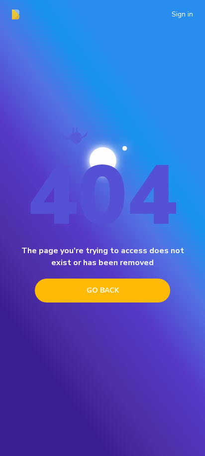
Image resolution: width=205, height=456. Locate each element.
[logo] (18, 14)
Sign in (182, 14)
